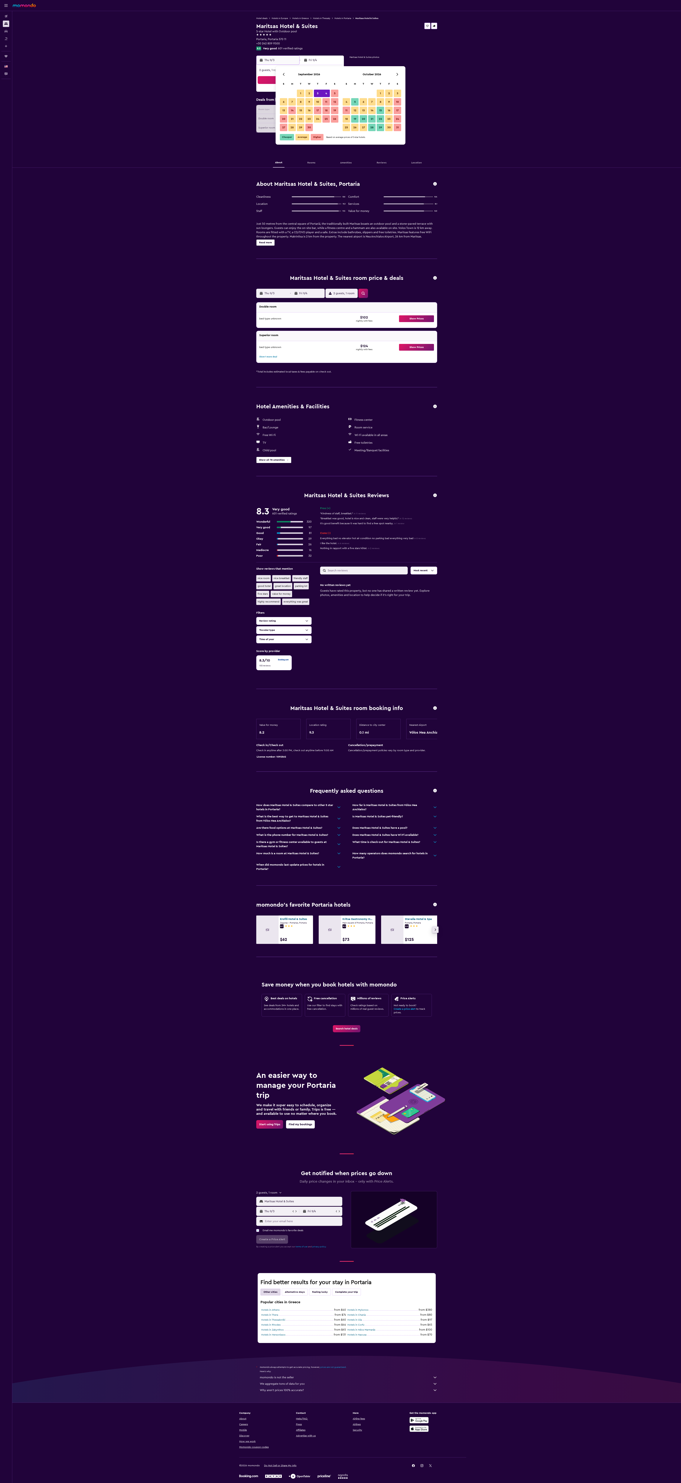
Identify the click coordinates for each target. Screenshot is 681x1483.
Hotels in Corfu (355, 1325)
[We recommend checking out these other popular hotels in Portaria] (435, 904)
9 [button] (309, 101)
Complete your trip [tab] (346, 1292)
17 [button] (317, 110)
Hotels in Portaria (342, 18)
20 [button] (283, 118)
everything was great (296, 602)
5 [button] (335, 93)
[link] (346, 1028)
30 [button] (309, 127)
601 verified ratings (290, 48)
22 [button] (300, 118)
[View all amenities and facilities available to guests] (435, 406)
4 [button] (326, 93)
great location (283, 586)
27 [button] (283, 127)
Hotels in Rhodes (271, 1325)
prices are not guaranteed (333, 1367)
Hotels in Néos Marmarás (361, 1330)
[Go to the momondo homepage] (24, 5)
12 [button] (334, 101)
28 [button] (292, 127)
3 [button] (318, 93)
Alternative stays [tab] (295, 1292)
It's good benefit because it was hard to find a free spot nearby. (362, 523)
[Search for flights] (6, 16)
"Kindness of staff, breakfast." (343, 513)
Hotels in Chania (356, 1315)
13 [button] (283, 110)
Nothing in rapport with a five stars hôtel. (349, 548)
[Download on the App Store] (419, 1429)
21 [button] (292, 118)
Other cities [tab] (270, 1292)
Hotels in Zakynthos (272, 1330)
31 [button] (397, 127)
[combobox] (302, 1201)
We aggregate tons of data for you (282, 1383)
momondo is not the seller (277, 1377)
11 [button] (326, 101)
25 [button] (326, 118)
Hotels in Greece (300, 18)
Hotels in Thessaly (321, 18)
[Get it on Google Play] (419, 1420)
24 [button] (317, 118)
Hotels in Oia (354, 1320)
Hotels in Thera (269, 1315)
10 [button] (317, 101)
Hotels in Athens (270, 1310)
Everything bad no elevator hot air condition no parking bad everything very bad (373, 538)
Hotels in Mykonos (357, 1310)
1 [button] (300, 93)
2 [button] (309, 93)
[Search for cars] (6, 31)
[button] (6, 5)
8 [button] (300, 101)
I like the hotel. (334, 543)
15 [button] (300, 110)
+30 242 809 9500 (268, 43)
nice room (263, 578)
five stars (263, 594)
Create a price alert (405, 1009)
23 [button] (309, 118)
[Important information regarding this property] (435, 708)
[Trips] (6, 56)
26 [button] (334, 118)
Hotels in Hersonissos (273, 1335)
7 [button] (292, 101)
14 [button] (292, 110)
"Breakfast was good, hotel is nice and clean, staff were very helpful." (366, 518)
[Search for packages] (6, 38)
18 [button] (326, 110)
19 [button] (334, 110)
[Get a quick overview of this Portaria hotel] (435, 184)
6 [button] (283, 101)
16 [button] (309, 110)
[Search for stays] (6, 23)
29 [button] (300, 127)
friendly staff (301, 578)
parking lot (301, 586)
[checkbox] (274, 662)
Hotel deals (261, 18)
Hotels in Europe (280, 18)
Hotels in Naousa (356, 1335)
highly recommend (268, 602)
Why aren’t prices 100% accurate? (282, 1390)
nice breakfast (281, 578)
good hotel (264, 586)
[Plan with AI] (6, 46)
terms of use (302, 1247)
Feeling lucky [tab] (320, 1292)
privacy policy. (319, 1247)
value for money (281, 594)
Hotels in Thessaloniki (273, 1320)
